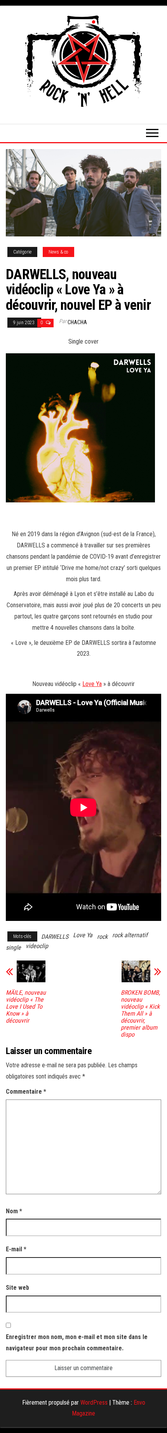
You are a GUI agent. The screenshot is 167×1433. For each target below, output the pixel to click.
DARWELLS (54, 936)
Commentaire (26, 1091)
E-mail (16, 1249)
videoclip (37, 946)
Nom (14, 1211)
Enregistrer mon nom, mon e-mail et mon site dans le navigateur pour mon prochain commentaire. (77, 1342)
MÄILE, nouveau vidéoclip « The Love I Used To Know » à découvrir (26, 1006)
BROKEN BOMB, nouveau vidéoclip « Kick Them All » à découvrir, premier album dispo (140, 1013)
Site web (17, 1287)
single (13, 947)
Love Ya (92, 684)
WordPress (94, 1402)
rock (102, 936)
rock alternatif (130, 935)
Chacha (77, 322)
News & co (58, 252)
